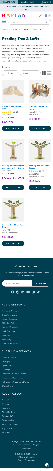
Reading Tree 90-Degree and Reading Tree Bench (13, 166)
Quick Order (7, 365)
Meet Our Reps (9, 412)
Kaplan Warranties (10, 327)
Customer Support (10, 310)
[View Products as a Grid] (44, 73)
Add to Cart (15, 128)
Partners (6, 407)
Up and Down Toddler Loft (11, 107)
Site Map (6, 432)
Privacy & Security (26, 457)
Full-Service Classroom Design (15, 381)
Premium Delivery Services (14, 373)
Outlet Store (7, 385)
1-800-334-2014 (22, 453)
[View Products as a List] (49, 73)
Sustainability (8, 420)
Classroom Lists (9, 357)
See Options (15, 187)
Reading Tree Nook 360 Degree (12, 225)
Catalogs (6, 369)
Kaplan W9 (7, 428)
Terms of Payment (10, 424)
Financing (6, 339)
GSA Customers (9, 331)
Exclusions (6, 335)
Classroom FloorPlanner (13, 377)
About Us (6, 399)
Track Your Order (9, 314)
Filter (12, 73)
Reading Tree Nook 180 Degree (39, 166)
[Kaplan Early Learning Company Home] (14, 15)
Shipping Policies (9, 323)
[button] (50, 2)
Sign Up (41, 283)
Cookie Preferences (26, 460)
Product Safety (8, 416)
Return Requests (9, 318)
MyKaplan (6, 361)
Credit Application (10, 343)
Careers (5, 403)
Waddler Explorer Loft (38, 106)
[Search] (46, 22)
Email (35, 453)
